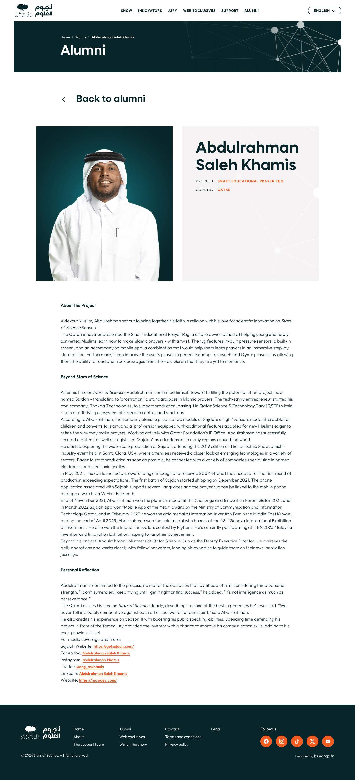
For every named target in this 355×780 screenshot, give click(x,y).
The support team (88, 744)
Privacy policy (176, 744)
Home (65, 37)
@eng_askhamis (90, 666)
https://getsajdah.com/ (114, 646)
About (78, 736)
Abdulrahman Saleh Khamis (106, 653)
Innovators (150, 10)
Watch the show (133, 744)
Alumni (251, 10)
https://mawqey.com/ (98, 680)
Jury (172, 10)
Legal (215, 728)
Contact (172, 728)
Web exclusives (199, 10)
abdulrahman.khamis (101, 659)
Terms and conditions (183, 736)
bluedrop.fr (324, 755)
